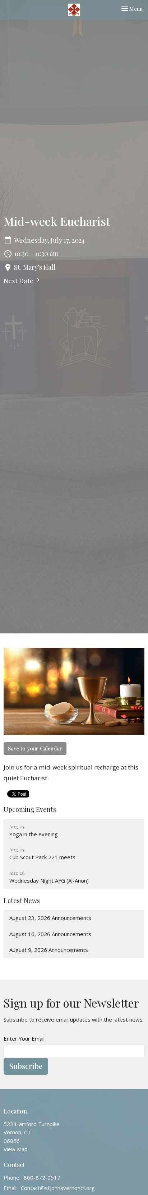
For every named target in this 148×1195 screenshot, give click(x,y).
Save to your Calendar (35, 748)
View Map (16, 1149)
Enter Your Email (24, 1038)
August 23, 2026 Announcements (50, 917)
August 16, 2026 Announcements (50, 934)
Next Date (19, 280)
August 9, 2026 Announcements (48, 949)
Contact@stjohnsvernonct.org (58, 1187)
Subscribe (25, 1066)
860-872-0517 (42, 1177)
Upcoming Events (30, 809)
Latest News (22, 900)
